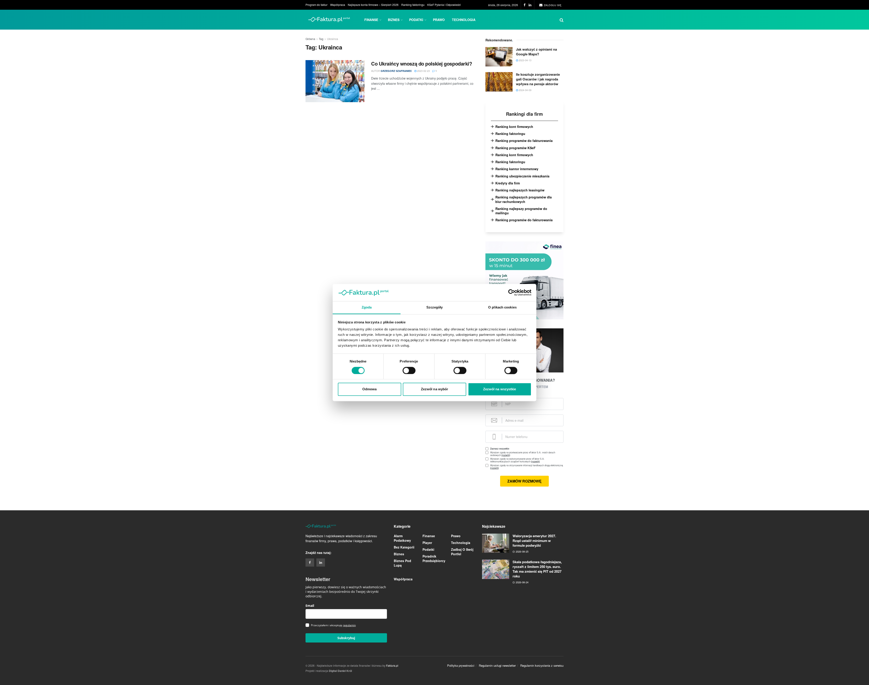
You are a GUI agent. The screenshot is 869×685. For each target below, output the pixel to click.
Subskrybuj (346, 638)
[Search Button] (561, 19)
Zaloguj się (552, 5)
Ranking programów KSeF (515, 148)
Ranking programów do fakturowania (524, 141)
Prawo (439, 19)
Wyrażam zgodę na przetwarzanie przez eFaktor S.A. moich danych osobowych (522, 454)
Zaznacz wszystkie (499, 448)
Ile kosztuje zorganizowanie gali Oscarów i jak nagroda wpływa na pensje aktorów (538, 79)
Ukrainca (332, 39)
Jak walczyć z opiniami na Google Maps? (536, 51)
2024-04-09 (524, 90)
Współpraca (337, 4)
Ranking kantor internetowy (516, 169)
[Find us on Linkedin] (320, 562)
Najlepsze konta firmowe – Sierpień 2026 (373, 4)
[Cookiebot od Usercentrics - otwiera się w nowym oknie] (511, 292)
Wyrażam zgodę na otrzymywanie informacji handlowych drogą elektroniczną (526, 466)
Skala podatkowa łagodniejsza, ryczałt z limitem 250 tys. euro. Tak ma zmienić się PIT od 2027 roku (537, 569)
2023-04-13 (524, 60)
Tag (321, 39)
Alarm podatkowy (402, 538)
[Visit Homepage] (329, 19)
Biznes (393, 19)
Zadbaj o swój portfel (462, 551)
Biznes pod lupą (402, 562)
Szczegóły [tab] (434, 307)
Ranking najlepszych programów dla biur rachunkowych (523, 199)
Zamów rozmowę (524, 481)
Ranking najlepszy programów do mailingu (521, 211)
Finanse (371, 19)
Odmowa (369, 389)
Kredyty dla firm (507, 183)
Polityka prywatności (460, 665)
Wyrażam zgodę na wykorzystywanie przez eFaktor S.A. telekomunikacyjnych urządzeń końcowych (521, 460)
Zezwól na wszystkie (499, 389)
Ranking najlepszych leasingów (519, 190)
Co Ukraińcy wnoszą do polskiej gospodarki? (421, 63)
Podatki (416, 19)
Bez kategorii (404, 547)
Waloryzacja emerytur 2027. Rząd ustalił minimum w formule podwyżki (534, 540)
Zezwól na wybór (434, 389)
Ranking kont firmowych (514, 127)
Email (310, 605)
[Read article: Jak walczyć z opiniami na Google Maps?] (499, 56)
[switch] (409, 370)
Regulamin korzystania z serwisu (541, 665)
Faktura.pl (392, 665)
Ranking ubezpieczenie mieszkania (522, 176)
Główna (310, 39)
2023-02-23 (423, 71)
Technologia (463, 19)
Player (427, 542)
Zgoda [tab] (367, 307)
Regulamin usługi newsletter (497, 665)
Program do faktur (316, 4)
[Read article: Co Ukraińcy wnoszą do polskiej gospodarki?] (335, 81)
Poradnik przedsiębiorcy (434, 558)
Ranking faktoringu (413, 4)
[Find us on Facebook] (524, 5)
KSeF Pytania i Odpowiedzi (444, 4)
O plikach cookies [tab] (502, 307)
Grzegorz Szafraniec (396, 71)
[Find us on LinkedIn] (530, 5)
